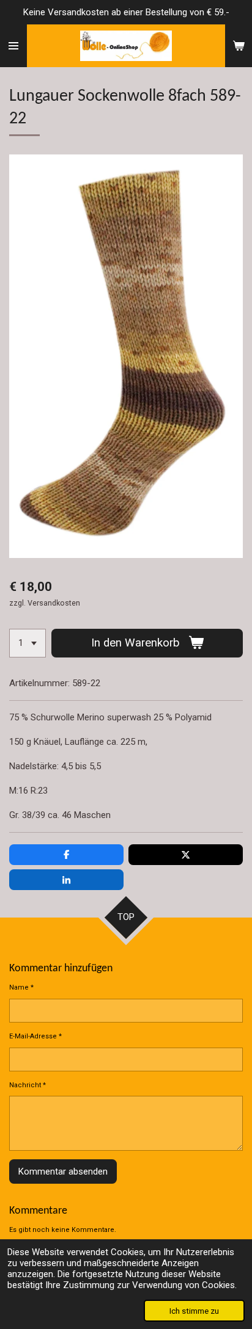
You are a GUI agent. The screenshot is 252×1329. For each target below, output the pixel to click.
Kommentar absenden (63, 1171)
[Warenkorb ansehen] (238, 45)
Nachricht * (27, 1085)
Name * (21, 987)
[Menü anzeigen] (13, 45)
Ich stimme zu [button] (194, 1311)
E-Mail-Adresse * (35, 1036)
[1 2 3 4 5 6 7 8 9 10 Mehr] (27, 643)
